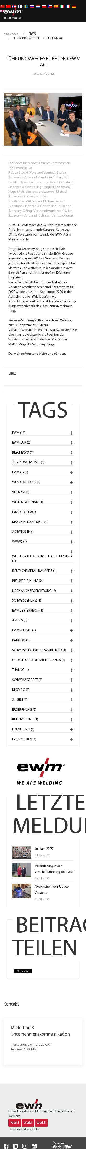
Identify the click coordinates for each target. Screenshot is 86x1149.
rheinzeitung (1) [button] (25, 719)
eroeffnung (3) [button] (24, 710)
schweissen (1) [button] (23, 532)
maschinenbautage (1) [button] (30, 522)
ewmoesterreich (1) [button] (27, 610)
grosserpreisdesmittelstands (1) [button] (38, 660)
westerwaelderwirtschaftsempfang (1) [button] (42, 559)
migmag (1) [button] (20, 690)
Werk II (28, 1122)
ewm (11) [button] (18, 433)
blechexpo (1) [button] (22, 453)
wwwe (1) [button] (19, 542)
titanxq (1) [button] (20, 670)
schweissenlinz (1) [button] (26, 600)
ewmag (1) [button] (20, 472)
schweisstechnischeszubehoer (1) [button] (39, 650)
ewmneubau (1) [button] (24, 630)
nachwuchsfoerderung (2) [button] (34, 591)
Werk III (41, 1122)
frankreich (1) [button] (23, 729)
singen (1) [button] (19, 700)
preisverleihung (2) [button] (27, 581)
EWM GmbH (48, 74)
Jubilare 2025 (44, 849)
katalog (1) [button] (21, 640)
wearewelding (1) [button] (26, 482)
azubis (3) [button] (19, 620)
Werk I (15, 1122)
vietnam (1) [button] (20, 492)
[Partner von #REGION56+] (57, 1145)
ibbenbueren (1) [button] (24, 739)
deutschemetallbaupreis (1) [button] (34, 571)
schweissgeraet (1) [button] (27, 680)
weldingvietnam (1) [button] (27, 502)
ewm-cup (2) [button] (21, 443)
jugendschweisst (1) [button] (28, 462)
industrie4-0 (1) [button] (24, 512)
